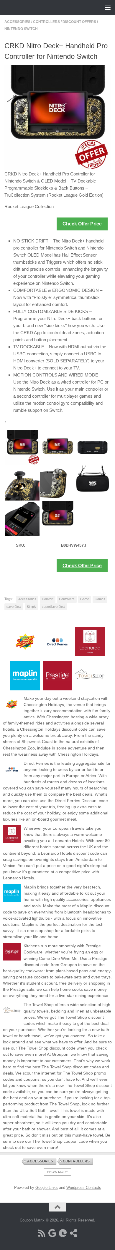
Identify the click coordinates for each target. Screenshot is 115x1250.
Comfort (47, 599)
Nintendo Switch (21, 29)
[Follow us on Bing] (63, 1233)
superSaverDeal (53, 606)
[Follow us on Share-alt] (73, 1233)
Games (100, 599)
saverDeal (13, 606)
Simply (31, 606)
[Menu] (107, 7)
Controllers (46, 22)
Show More (57, 1172)
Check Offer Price (82, 223)
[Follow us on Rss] (41, 1233)
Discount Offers (79, 22)
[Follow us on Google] (52, 1233)
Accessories (17, 22)
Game (84, 599)
